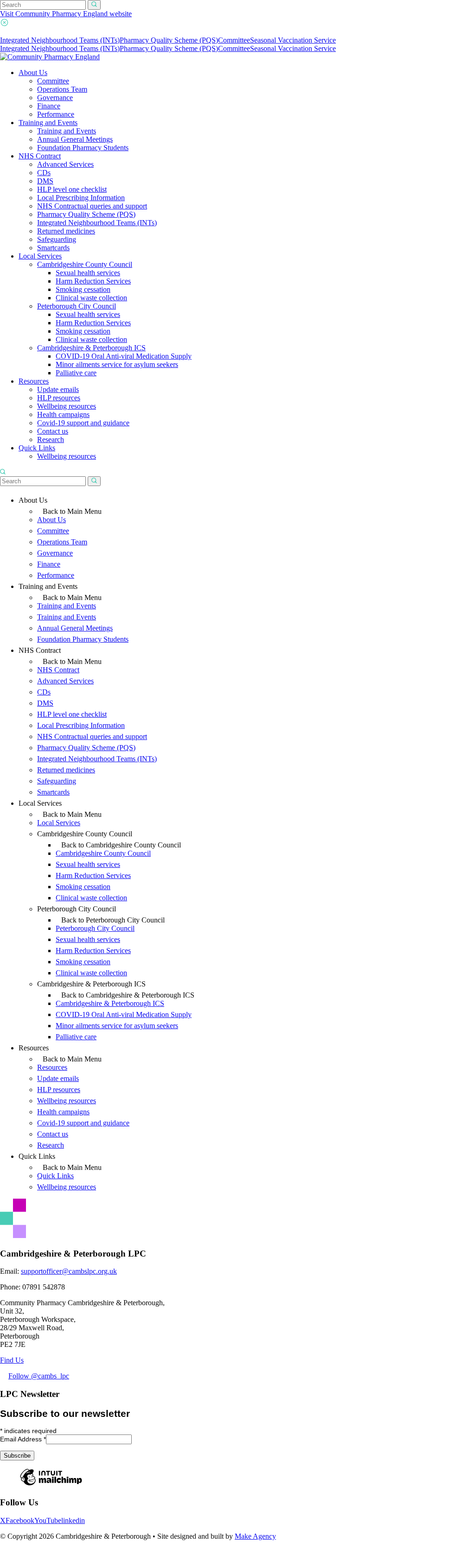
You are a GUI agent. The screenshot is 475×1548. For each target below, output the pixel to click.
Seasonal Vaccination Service (293, 40)
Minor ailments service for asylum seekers (117, 364)
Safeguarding (56, 239)
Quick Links (37, 448)
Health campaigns (63, 414)
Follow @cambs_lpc (38, 1376)
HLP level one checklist (72, 189)
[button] (94, 5)
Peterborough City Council (76, 306)
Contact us (52, 431)
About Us (33, 72)
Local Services (40, 256)
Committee (234, 40)
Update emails (58, 389)
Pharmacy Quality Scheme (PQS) (169, 40)
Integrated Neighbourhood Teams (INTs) (60, 40)
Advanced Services (65, 164)
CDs (44, 173)
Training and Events (48, 122)
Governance (55, 97)
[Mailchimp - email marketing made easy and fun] (51, 1485)
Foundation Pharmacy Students (82, 148)
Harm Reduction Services (93, 281)
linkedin (73, 1520)
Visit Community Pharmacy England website (66, 14)
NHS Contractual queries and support (92, 206)
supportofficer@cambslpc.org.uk (69, 1271)
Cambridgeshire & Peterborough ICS (91, 348)
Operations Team (62, 89)
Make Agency (255, 1536)
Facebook (20, 1520)
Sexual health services (88, 273)
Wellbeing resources (66, 406)
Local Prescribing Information (81, 198)
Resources (34, 381)
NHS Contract (40, 156)
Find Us (12, 1360)
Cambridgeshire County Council (84, 264)
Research (50, 439)
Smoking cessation (83, 289)
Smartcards (53, 248)
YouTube (47, 1520)
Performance (55, 114)
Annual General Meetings (75, 139)
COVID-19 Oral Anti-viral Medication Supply (124, 356)
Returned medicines (66, 231)
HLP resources (58, 398)
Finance (48, 106)
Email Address (23, 1439)
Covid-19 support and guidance (83, 423)
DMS (45, 181)
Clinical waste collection (91, 298)
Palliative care (76, 373)
